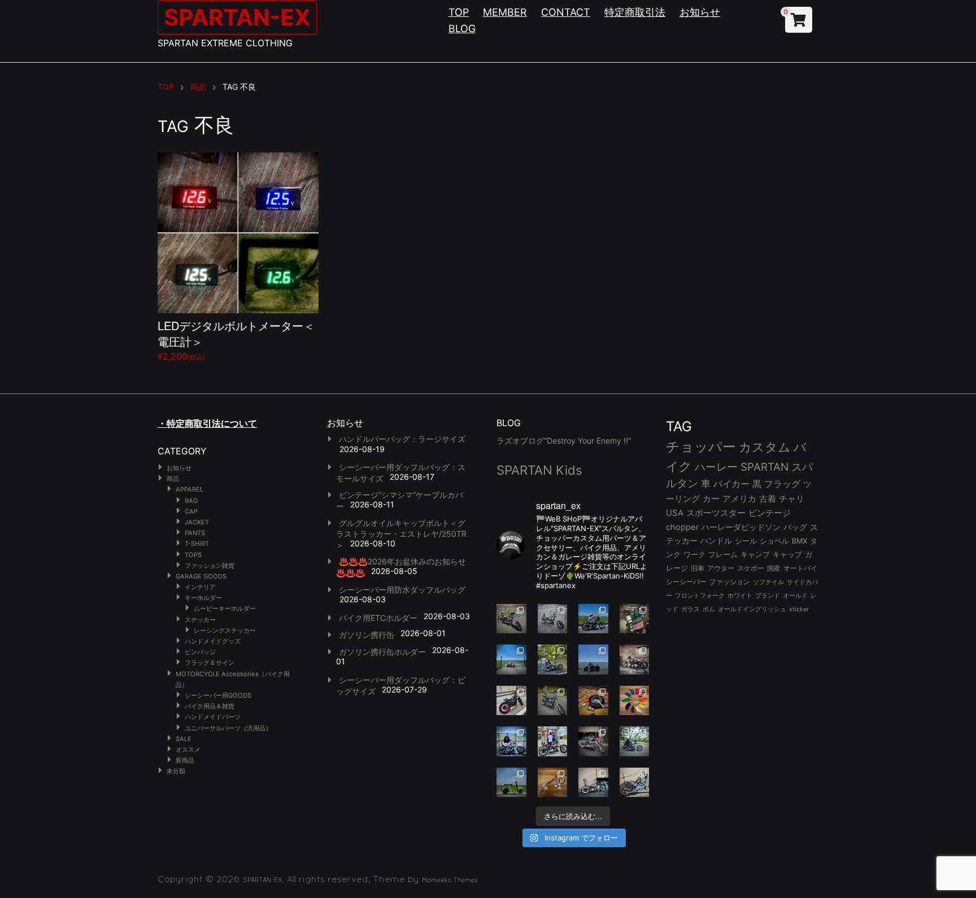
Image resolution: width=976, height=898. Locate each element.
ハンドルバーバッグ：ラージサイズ (402, 439)
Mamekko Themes (450, 880)
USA (674, 513)
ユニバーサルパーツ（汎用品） (228, 728)
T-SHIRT (197, 543)
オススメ (188, 750)
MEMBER (505, 12)
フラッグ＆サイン (209, 663)
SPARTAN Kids (539, 470)
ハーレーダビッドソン (741, 527)
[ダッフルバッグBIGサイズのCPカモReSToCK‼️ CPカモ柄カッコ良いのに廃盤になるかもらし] (593, 783)
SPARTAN (764, 467)
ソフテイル (768, 582)
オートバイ (800, 568)
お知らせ (699, 12)
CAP (191, 511)
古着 (767, 498)
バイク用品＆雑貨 (209, 706)
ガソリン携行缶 (366, 634)
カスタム (765, 446)
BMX (799, 540)
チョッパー (701, 447)
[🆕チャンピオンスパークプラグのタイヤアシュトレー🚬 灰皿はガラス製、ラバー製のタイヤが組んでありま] (593, 701)
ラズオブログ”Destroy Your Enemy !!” (563, 440)
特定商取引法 (634, 12)
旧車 (697, 568)
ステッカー (200, 620)
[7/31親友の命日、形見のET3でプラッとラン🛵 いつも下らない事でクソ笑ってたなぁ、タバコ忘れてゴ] (553, 659)
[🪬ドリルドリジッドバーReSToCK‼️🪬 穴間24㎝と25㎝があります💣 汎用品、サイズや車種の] (635, 783)
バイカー (731, 483)
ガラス (690, 609)
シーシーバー (686, 581)
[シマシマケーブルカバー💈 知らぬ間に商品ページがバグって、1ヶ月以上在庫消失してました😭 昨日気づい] (635, 619)
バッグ (795, 527)
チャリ (791, 499)
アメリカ (739, 498)
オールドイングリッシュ (752, 609)
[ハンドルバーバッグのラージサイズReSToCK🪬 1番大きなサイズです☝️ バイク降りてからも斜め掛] (511, 619)
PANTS (195, 533)
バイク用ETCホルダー (378, 618)
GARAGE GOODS (201, 576)
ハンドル (716, 540)
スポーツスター (716, 513)
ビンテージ (769, 513)
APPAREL (189, 489)
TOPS (193, 555)
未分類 (176, 771)
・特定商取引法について (207, 423)
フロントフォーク (700, 595)
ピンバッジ (200, 652)
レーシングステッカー (225, 630)
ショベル (774, 540)
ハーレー (716, 467)
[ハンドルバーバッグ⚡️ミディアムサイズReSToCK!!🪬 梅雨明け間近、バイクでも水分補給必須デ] (593, 741)
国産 (774, 568)
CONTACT (565, 12)
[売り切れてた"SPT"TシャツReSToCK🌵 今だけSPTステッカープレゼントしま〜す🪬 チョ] (553, 741)
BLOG (462, 28)
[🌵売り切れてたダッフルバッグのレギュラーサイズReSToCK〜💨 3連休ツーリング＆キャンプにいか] (635, 741)
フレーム (723, 554)
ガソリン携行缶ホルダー (382, 651)
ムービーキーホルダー (225, 608)
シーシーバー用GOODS (218, 695)
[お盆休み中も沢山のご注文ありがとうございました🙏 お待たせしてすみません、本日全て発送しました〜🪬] (553, 619)
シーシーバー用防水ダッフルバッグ (402, 589)
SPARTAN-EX (237, 17)
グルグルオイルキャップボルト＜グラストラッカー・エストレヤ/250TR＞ (401, 534)
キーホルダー (203, 598)
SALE (183, 739)
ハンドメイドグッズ (213, 641)
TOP (458, 12)
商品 (173, 479)
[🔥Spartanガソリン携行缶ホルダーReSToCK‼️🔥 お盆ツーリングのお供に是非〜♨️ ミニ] (511, 701)
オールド (795, 595)
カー (711, 498)
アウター (720, 568)
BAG (191, 501)
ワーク (694, 554)
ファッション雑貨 (209, 566)
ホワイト (739, 595)
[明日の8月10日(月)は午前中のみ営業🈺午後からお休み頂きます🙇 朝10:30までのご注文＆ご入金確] (511, 659)
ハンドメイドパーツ (213, 717)
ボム (709, 609)
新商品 (185, 760)
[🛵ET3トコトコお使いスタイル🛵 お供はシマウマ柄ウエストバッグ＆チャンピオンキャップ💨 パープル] (511, 783)
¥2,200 (236, 339)
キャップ (787, 554)
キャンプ (755, 554)
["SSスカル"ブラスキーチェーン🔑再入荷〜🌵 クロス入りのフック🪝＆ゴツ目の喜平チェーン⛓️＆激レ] (553, 783)
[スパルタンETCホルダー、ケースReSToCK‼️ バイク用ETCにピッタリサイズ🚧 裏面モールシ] (635, 659)
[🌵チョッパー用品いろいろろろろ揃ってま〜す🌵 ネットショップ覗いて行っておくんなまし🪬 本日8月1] (593, 619)
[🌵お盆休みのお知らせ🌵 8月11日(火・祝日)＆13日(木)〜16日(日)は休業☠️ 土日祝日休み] (593, 659)
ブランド (767, 595)
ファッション (729, 582)
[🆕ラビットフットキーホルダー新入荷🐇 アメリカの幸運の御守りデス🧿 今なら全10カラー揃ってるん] (635, 701)
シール (746, 540)
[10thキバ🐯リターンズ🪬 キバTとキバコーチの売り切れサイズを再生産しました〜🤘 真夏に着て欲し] (511, 741)
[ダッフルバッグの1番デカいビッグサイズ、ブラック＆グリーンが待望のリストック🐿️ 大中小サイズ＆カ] (553, 701)
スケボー (750, 568)
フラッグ (782, 484)
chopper (682, 527)
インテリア (200, 587)
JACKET (197, 522)
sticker (799, 609)
